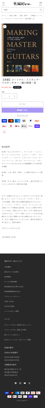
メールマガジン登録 (11, 311)
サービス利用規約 (10, 282)
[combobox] (22, 9)
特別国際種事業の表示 (12, 291)
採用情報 (7, 277)
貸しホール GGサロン (12, 335)
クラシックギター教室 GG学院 (15, 330)
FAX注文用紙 (9, 306)
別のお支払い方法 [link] (22, 115)
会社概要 (7, 267)
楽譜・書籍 (23, 15)
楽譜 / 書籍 (12, 15)
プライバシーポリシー (12, 296)
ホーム (4, 15)
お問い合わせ (9, 301)
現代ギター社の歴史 (11, 272)
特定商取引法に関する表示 (13, 286)
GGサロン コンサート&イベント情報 (17, 340)
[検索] (40, 9)
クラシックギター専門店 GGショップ (17, 325)
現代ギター (25, 400)
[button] (3, 3)
